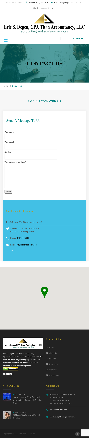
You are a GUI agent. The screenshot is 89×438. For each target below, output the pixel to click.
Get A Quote (77, 38)
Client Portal (54, 375)
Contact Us (53, 364)
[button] (44, 292)
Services (52, 359)
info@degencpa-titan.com (26, 245)
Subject (8, 152)
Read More (7, 374)
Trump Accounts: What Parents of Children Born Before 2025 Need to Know (27, 400)
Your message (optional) (15, 162)
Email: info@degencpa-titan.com (67, 3)
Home (5, 86)
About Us (53, 353)
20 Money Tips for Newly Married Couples (26, 416)
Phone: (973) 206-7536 (38, 3)
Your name (9, 132)
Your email (9, 142)
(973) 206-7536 (23, 238)
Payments (53, 370)
